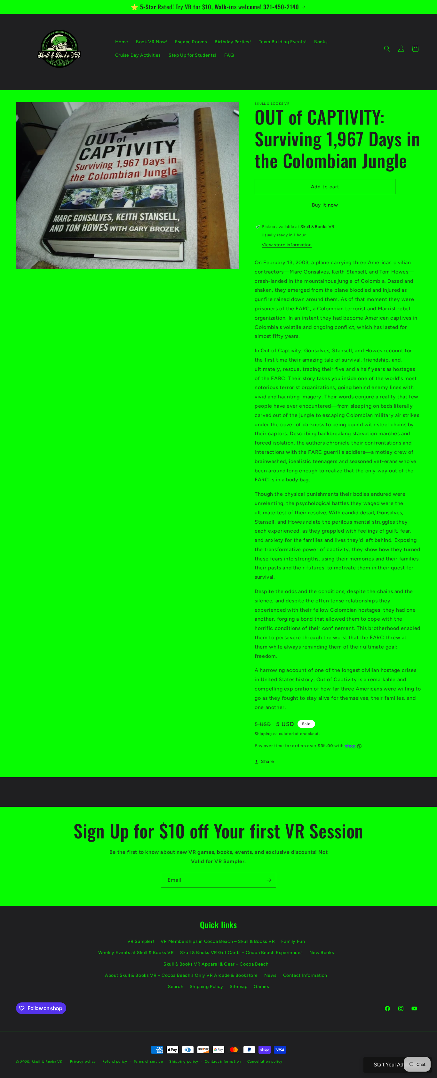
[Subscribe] (269, 880)
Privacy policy (83, 1061)
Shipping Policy (206, 986)
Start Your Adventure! (398, 1064)
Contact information (223, 1061)
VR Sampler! (141, 941)
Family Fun (293, 941)
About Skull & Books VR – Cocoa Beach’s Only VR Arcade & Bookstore (181, 975)
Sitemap (239, 986)
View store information (287, 245)
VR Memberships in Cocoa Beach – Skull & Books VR (218, 941)
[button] (387, 49)
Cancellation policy (264, 1061)
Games (261, 986)
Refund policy (114, 1061)
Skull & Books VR (47, 1062)
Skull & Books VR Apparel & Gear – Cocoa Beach (216, 964)
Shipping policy (183, 1061)
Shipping (263, 733)
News (270, 975)
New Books (321, 953)
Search (176, 986)
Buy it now (325, 205)
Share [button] (267, 761)
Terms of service (148, 1061)
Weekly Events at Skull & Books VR (136, 953)
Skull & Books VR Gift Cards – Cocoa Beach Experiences (241, 953)
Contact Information (305, 975)
